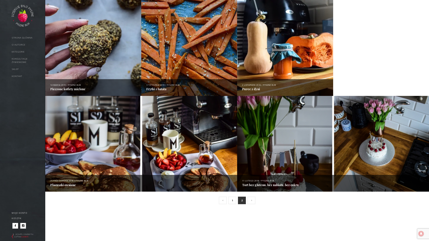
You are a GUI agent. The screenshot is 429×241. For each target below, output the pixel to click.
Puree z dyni (251, 89)
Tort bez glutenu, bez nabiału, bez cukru (270, 185)
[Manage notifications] (421, 233)
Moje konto (19, 212)
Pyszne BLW (74, 85)
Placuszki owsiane (63, 185)
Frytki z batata (156, 89)
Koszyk (16, 218)
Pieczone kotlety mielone (67, 89)
